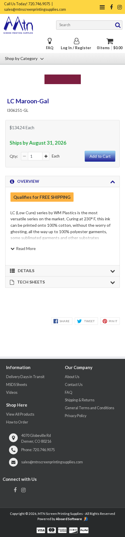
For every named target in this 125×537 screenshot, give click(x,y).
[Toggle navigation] (102, 7)
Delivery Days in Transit (25, 377)
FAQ (49, 48)
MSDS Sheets (16, 384)
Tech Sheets (31, 281)
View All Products (20, 414)
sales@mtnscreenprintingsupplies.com (52, 462)
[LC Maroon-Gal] (62, 82)
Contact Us (74, 384)
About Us (72, 377)
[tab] (63, 181)
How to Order (17, 422)
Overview (28, 181)
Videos (11, 392)
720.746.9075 (44, 450)
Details (26, 270)
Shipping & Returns (79, 400)
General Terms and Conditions (89, 408)
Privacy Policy (75, 416)
